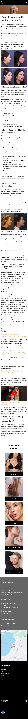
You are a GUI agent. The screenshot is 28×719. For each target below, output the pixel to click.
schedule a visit (10, 436)
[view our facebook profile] (1, 701)
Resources (3, 682)
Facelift (14, 513)
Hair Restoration (5, 675)
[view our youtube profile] (7, 701)
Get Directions (7, 613)
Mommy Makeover (14, 489)
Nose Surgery (14, 511)
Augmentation (14, 462)
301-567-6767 (7, 611)
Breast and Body (5, 673)
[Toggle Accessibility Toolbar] (3, 712)
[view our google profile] (5, 701)
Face (2, 671)
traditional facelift (8, 339)
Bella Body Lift (14, 487)
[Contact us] (25, 701)
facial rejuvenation (6, 48)
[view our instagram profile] (3, 701)
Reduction (14, 466)
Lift (14, 464)
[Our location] (27, 701)
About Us (3, 669)
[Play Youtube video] (14, 393)
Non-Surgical (4, 677)
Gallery (2, 680)
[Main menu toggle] (26, 2)
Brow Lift (14, 515)
